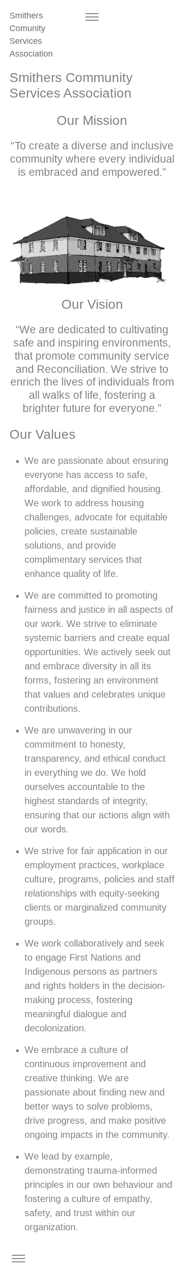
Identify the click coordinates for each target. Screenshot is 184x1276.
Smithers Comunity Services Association (31, 34)
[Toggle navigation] (92, 17)
